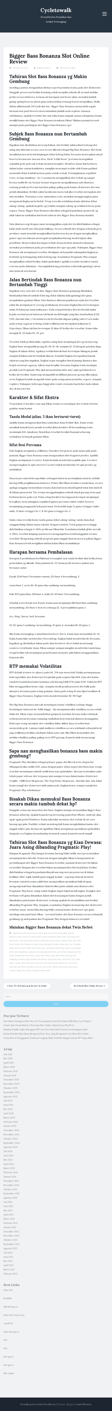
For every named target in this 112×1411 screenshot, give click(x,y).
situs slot (8, 1290)
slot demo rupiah (50, 967)
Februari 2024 (11, 1172)
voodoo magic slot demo (20, 970)
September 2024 (12, 1143)
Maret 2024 (9, 1168)
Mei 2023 (8, 1210)
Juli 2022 (8, 1252)
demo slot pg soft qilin (48, 944)
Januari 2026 (10, 1075)
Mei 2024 (8, 1160)
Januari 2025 (10, 1126)
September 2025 (12, 1092)
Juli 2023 (8, 1202)
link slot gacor (11, 1306)
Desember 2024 (11, 1130)
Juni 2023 (8, 1206)
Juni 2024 (8, 1155)
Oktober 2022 (10, 1240)
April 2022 (9, 1265)
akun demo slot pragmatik (55, 933)
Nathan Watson (44, 68)
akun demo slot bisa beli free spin (28, 933)
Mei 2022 (8, 1261)
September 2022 (12, 1244)
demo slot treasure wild (19, 948)
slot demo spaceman (68, 967)
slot (5, 1340)
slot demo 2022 (69, 959)
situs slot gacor (11, 1331)
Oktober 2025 (11, 1088)
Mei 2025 (8, 1109)
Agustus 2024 (10, 1147)
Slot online (9, 1373)
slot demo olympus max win (30, 967)
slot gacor (9, 1356)
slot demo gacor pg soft (32, 963)
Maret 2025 (9, 1117)
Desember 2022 (11, 1231)
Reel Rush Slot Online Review (89, 986)
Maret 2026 (9, 1067)
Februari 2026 (11, 1071)
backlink (8, 1298)
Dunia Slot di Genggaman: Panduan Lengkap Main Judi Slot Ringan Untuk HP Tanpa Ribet (48, 1038)
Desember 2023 (11, 1181)
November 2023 (11, 1185)
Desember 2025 (11, 1079)
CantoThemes (83, 1404)
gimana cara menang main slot (42, 952)
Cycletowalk (56, 10)
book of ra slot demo (31, 937)
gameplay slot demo (56, 948)
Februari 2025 (11, 1122)
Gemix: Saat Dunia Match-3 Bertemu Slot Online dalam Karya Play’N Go (39, 1025)
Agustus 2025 (11, 1096)
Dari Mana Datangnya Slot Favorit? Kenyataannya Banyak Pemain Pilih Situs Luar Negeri (47, 1021)
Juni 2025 (8, 1105)
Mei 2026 (8, 1058)
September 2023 (12, 1193)
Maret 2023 (9, 1219)
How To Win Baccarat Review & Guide (27, 986)
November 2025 (11, 1084)
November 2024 (11, 1134)
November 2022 (11, 1235)
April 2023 (9, 1214)
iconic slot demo (42, 955)
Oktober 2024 (10, 1138)
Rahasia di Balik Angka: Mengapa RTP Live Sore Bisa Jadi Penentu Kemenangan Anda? (46, 1029)
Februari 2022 (11, 1273)
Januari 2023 (10, 1227)
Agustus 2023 (10, 1197)
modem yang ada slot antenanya (32, 959)
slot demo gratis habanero (56, 963)
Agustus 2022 (10, 1248)
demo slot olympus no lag (26, 944)
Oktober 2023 (10, 1189)
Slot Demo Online (68, 68)
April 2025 (9, 1113)
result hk (8, 1323)
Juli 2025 (8, 1100)
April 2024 (9, 1164)
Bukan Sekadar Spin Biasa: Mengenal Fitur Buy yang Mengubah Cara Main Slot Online (46, 1033)
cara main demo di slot (29, 940)
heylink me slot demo (24, 955)
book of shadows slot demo (54, 937)
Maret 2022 (9, 1269)
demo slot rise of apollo (70, 944)
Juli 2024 (8, 1151)
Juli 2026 (8, 1054)
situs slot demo (54, 959)
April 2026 (9, 1062)
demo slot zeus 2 (38, 948)
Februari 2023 (11, 1223)
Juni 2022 (8, 1257)
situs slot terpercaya (14, 1315)
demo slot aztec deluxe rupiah (53, 940)
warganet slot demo (41, 970)
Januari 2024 (10, 1176)
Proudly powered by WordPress (38, 1404)
